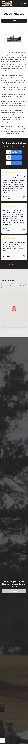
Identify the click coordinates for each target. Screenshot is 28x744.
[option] (14, 38)
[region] (14, 38)
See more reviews (14, 264)
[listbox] (14, 38)
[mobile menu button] (25, 3)
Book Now (14, 20)
